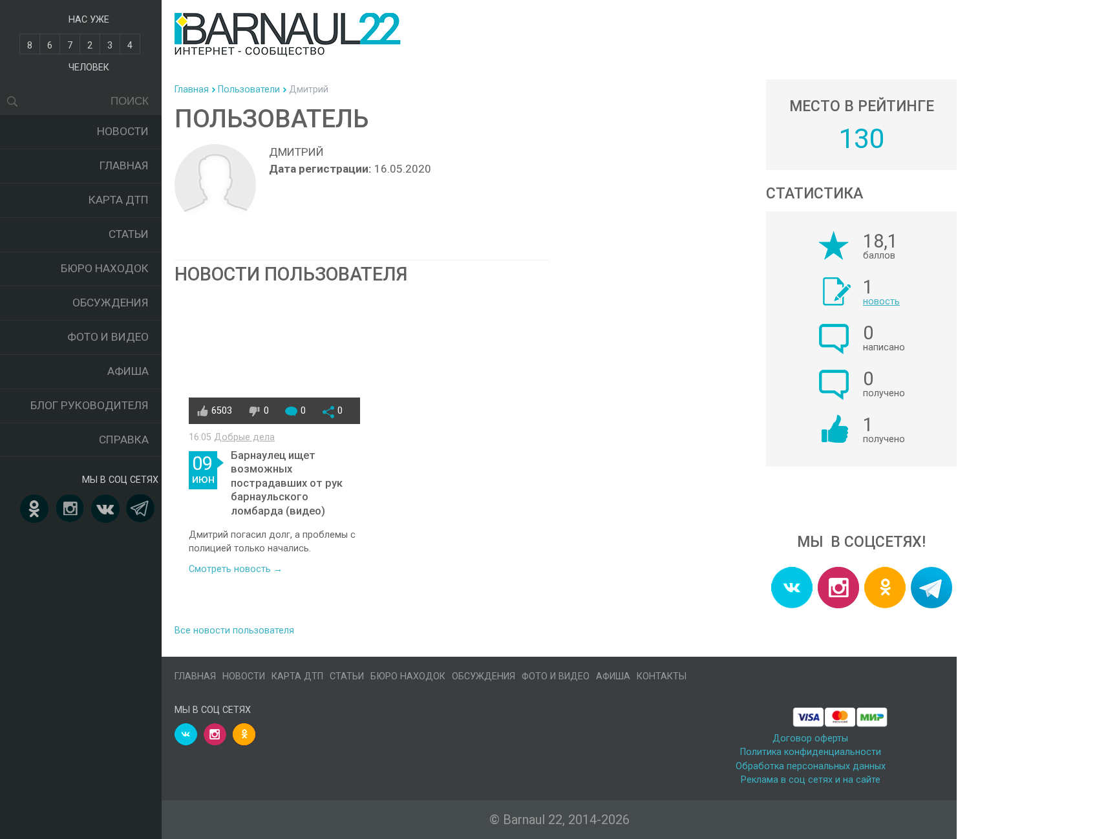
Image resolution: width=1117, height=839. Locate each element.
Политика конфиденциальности (810, 752)
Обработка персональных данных (811, 766)
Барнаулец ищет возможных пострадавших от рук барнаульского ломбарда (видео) (287, 483)
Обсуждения (110, 302)
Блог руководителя (89, 405)
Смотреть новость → (235, 569)
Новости (123, 131)
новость (881, 301)
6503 (221, 410)
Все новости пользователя (234, 630)
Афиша (128, 371)
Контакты (661, 676)
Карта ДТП (119, 199)
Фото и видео (108, 336)
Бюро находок (105, 268)
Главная (124, 165)
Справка (124, 439)
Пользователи (249, 89)
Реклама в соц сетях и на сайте (810, 779)
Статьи (129, 234)
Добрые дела (244, 437)
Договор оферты (810, 738)
